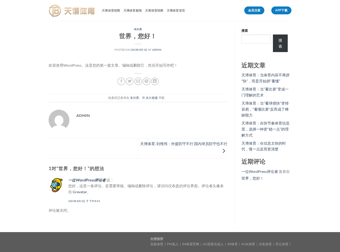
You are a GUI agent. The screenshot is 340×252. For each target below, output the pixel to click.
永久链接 (152, 98)
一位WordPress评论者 (87, 180)
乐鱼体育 (265, 244)
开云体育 (282, 244)
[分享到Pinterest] (146, 81)
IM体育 (232, 244)
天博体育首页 (176, 10)
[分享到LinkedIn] (155, 81)
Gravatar (80, 192)
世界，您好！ (252, 178)
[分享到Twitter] (129, 81)
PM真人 (173, 244)
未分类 (138, 29)
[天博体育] (72, 10)
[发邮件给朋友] (138, 81)
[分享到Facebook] (121, 81)
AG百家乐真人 (213, 244)
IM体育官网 (191, 244)
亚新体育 (157, 244)
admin (156, 49)
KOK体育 (248, 244)
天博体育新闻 (133, 10)
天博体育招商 (111, 10)
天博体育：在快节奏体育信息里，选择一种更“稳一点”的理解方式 (265, 129)
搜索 (244, 30)
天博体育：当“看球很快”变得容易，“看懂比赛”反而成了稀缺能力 (265, 109)
